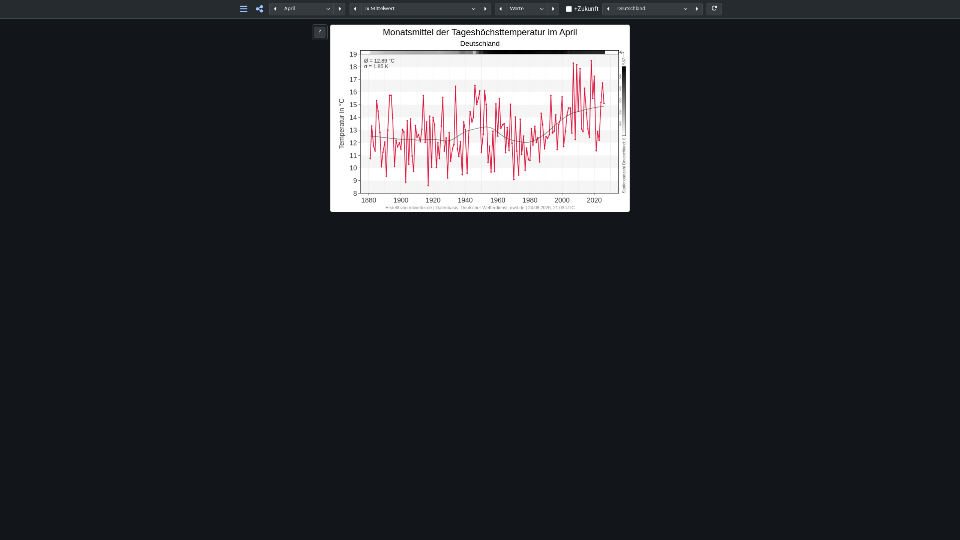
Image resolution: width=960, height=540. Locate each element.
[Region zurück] (608, 9)
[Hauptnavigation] (244, 9)
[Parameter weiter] (485, 9)
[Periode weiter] (339, 9)
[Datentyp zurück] (501, 9)
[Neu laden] (714, 9)
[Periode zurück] (275, 9)
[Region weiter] (697, 9)
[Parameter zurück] (356, 9)
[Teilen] (259, 9)
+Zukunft (586, 8)
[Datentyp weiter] (553, 9)
